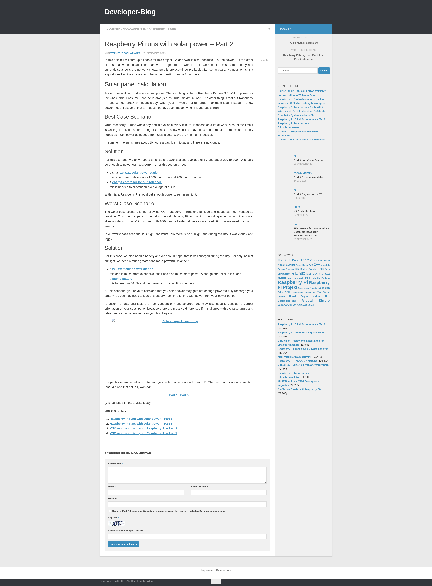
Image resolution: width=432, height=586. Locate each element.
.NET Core (291, 260)
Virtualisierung (287, 300)
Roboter (314, 288)
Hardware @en (134, 28)
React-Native (303, 288)
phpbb (316, 278)
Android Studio (322, 260)
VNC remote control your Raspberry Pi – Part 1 (143, 433)
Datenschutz (223, 570)
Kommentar (115, 463)
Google (312, 269)
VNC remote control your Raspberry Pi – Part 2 (143, 428)
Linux (300, 273)
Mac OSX (312, 273)
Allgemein (113, 28)
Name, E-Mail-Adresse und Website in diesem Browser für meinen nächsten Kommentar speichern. (168, 511)
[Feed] (315, 29)
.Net (280, 260)
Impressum (207, 570)
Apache (282, 264)
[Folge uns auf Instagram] (304, 29)
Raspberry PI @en (162, 28)
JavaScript (284, 273)
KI (293, 274)
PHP (308, 278)
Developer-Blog (130, 12)
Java (327, 269)
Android (306, 260)
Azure (299, 265)
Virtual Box (321, 296)
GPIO (320, 269)
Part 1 (173, 395)
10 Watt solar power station (139, 172)
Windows (300, 305)
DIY (297, 269)
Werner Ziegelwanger (125, 53)
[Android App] (320, 29)
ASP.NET (291, 265)
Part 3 (184, 395)
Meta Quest (324, 274)
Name (112, 486)
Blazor (305, 265)
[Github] (309, 29)
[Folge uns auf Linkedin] (325, 29)
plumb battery (122, 278)
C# (311, 264)
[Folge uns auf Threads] (298, 29)
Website (112, 498)
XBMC (311, 305)
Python (325, 278)
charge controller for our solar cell (137, 182)
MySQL (282, 278)
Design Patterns (286, 269)
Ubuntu (281, 296)
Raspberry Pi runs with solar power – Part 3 (141, 423)
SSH (287, 292)
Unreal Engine (298, 296)
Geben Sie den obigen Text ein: (126, 530)
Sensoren (324, 287)
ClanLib (325, 265)
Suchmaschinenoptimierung (303, 292)
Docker (304, 269)
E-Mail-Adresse (200, 486)
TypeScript (323, 292)
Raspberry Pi (293, 282)
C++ (317, 264)
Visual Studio (316, 300)
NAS (290, 278)
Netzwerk (298, 278)
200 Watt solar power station (132, 269)
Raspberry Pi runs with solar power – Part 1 (141, 418)
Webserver (285, 305)
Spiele (281, 292)
